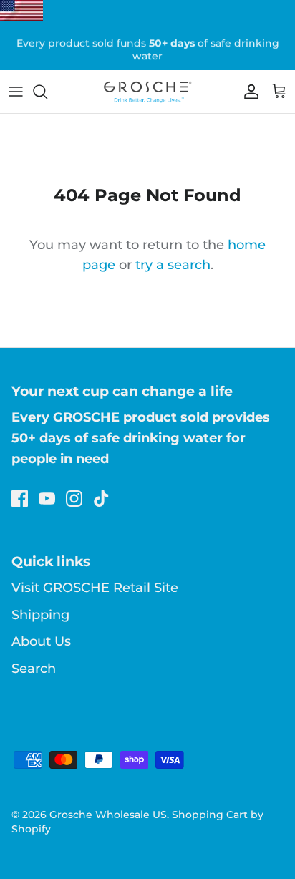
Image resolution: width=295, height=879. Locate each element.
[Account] (247, 91)
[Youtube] (47, 498)
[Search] (47, 91)
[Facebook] (19, 498)
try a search (173, 265)
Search (33, 668)
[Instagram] (74, 498)
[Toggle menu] (16, 91)
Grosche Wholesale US (108, 814)
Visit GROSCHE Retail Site (94, 588)
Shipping (40, 615)
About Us (41, 641)
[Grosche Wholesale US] (147, 91)
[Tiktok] (101, 498)
